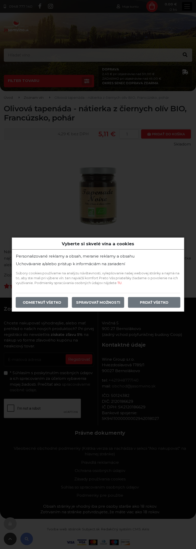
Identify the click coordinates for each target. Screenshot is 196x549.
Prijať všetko (154, 302)
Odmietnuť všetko (42, 302)
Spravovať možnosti (98, 302)
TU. (119, 283)
